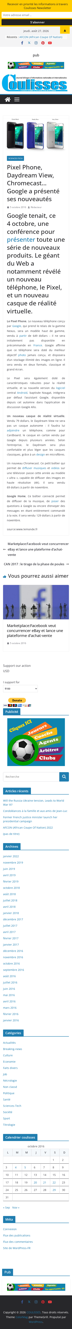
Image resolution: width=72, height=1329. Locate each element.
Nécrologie (10, 1080)
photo (22, 355)
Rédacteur (36, 207)
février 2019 (10, 881)
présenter (21, 239)
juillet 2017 (10, 925)
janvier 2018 (11, 913)
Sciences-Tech (15, 158)
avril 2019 (9, 875)
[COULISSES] (7, 99)
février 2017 (10, 938)
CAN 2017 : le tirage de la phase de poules (34, 564)
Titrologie (9, 1124)
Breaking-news (12, 1049)
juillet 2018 (10, 900)
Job (5, 1074)
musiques (40, 468)
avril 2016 (9, 1001)
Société (7, 1112)
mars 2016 (10, 1007)
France (37, 345)
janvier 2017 (11, 944)
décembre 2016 (13, 951)
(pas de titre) (11, 834)
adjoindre (13, 430)
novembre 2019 (13, 862)
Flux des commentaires (18, 1242)
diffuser (27, 468)
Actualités (9, 1042)
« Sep (6, 1207)
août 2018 (9, 894)
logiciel (60, 388)
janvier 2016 (11, 1020)
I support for (11, 682)
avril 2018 (9, 907)
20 (35, 1182)
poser (55, 501)
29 (54, 1190)
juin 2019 (9, 869)
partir (23, 336)
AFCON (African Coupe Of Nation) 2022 (28, 827)
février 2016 (10, 1014)
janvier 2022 (11, 856)
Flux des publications (16, 1235)
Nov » (15, 1207)
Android (22, 392)
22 (54, 1182)
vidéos (55, 468)
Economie (9, 1061)
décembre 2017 (13, 919)
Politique (8, 1093)
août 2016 (9, 976)
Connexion (10, 1229)
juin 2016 (9, 989)
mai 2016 (9, 995)
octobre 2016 (11, 963)
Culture (8, 1055)
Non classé (10, 1087)
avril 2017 (9, 932)
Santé (6, 1099)
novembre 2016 (13, 957)
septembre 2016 (13, 970)
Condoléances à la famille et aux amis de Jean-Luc (35, 811)
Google (16, 326)
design (40, 454)
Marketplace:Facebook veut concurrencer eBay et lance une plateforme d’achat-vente (38, 549)
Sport (6, 1118)
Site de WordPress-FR (17, 1248)
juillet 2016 (10, 982)
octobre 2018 (11, 888)
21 (44, 1182)
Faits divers (10, 1068)
